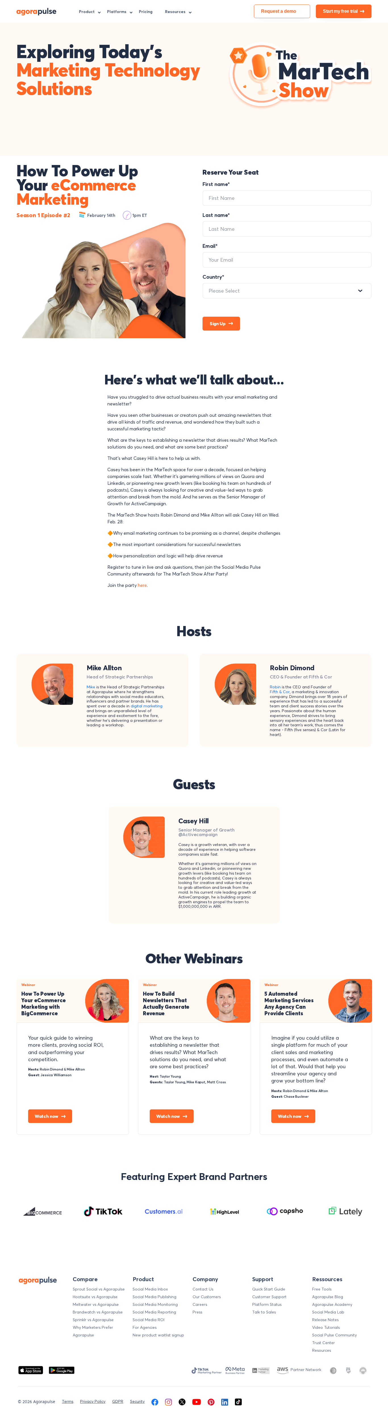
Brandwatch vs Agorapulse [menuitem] (98, 1312)
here (142, 585)
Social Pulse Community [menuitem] (334, 1335)
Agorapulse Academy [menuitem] (332, 1304)
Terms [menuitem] (67, 1401)
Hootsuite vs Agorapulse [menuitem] (95, 1296)
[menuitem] (154, 1402)
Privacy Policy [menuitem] (92, 1401)
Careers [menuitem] (200, 1304)
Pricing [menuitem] (146, 11)
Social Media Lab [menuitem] (328, 1312)
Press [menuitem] (197, 1312)
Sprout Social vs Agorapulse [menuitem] (99, 1289)
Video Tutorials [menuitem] (326, 1327)
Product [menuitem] (87, 11)
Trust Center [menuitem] (323, 1342)
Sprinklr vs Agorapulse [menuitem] (93, 1319)
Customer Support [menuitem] (269, 1296)
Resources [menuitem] (175, 11)
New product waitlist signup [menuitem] (158, 1335)
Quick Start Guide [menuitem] (268, 1289)
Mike (91, 687)
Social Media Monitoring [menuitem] (155, 1304)
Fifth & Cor (280, 691)
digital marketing (146, 706)
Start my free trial (340, 11)
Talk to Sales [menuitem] (264, 1312)
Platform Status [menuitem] (266, 1304)
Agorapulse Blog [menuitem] (327, 1296)
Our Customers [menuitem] (207, 1296)
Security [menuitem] (137, 1401)
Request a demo (278, 11)
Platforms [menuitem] (116, 11)
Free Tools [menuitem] (321, 1289)
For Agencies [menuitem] (145, 1327)
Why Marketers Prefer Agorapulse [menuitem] (93, 1331)
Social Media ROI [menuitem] (148, 1319)
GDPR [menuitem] (117, 1401)
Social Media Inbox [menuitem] (150, 1289)
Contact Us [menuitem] (203, 1289)
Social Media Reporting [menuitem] (154, 1312)
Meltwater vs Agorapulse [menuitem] (96, 1304)
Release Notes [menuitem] (325, 1319)
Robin (275, 687)
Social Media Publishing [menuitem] (154, 1296)
